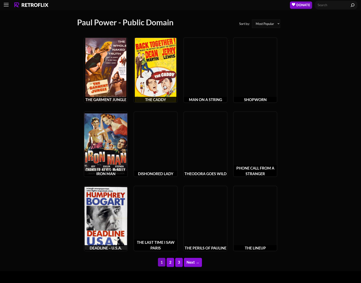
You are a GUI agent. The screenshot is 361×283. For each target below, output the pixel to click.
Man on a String (205, 99)
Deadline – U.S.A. (106, 248)
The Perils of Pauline (205, 248)
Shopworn (255, 99)
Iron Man (105, 173)
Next (193, 262)
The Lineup (255, 248)
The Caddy (155, 99)
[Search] (353, 5)
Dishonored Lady (155, 173)
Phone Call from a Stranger (255, 171)
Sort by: (244, 24)
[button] (6, 5)
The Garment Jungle (105, 99)
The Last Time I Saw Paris (155, 245)
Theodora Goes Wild (205, 173)
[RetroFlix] (31, 5)
